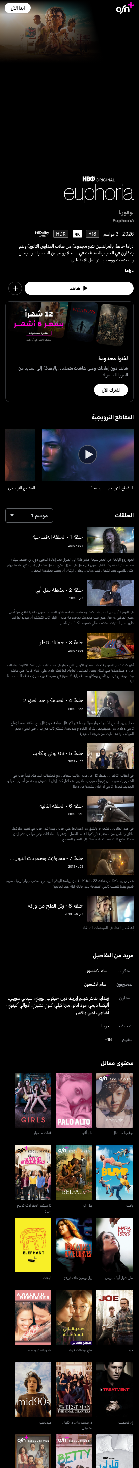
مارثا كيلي (62, 1005)
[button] (18, 8)
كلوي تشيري (42, 1005)
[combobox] (29, 515)
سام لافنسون (96, 970)
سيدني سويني (21, 998)
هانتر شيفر (89, 998)
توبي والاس (85, 1012)
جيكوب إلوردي (47, 998)
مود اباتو (79, 1005)
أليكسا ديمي (99, 1005)
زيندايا (104, 998)
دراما (129, 270)
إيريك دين (69, 998)
